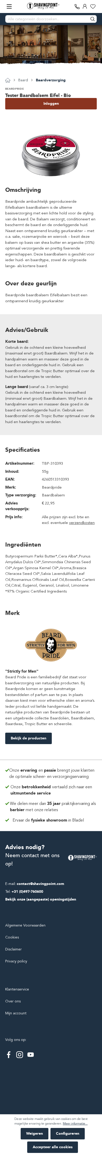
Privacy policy (16, 961)
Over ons (13, 1001)
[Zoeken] (93, 19)
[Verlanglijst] (93, 6)
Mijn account (15, 1013)
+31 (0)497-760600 (27, 891)
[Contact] (77, 6)
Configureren (67, 1133)
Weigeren (34, 1133)
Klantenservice (17, 989)
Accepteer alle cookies (52, 1147)
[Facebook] (8, 1055)
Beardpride (14, 88)
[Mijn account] (85, 6)
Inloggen (51, 103)
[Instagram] (19, 1055)
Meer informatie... (75, 1123)
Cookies (12, 937)
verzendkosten (82, 522)
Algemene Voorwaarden (25, 925)
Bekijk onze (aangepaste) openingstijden (40, 899)
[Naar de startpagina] (43, 6)
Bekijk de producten (28, 738)
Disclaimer (13, 949)
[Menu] (9, 6)
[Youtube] (30, 1055)
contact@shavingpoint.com (40, 884)
